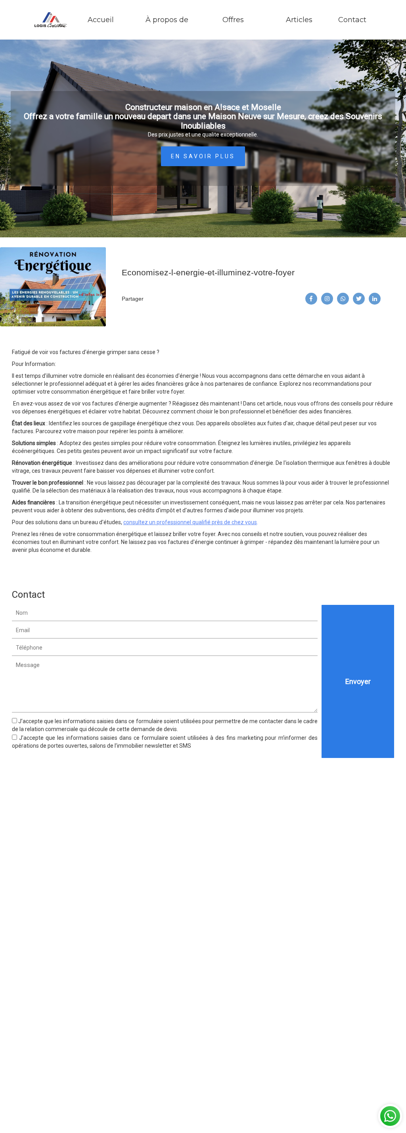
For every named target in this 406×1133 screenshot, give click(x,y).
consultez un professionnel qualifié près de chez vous (190, 522)
